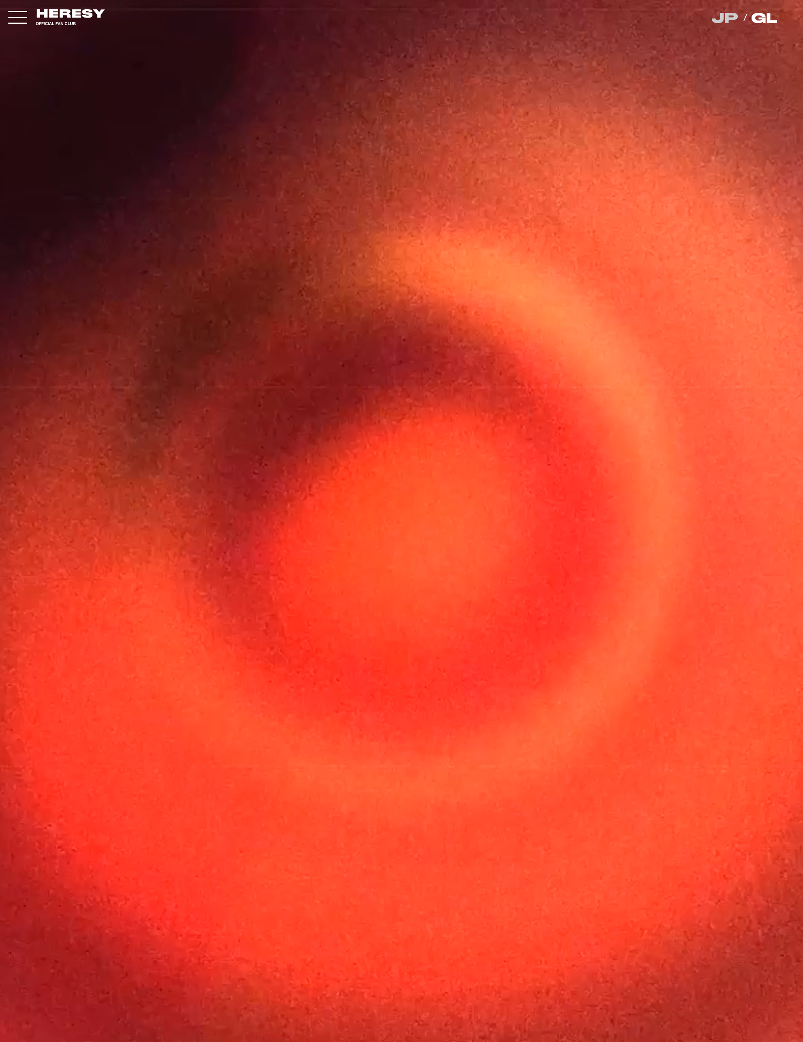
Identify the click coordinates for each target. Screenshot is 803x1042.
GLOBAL (765, 18)
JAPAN (725, 18)
